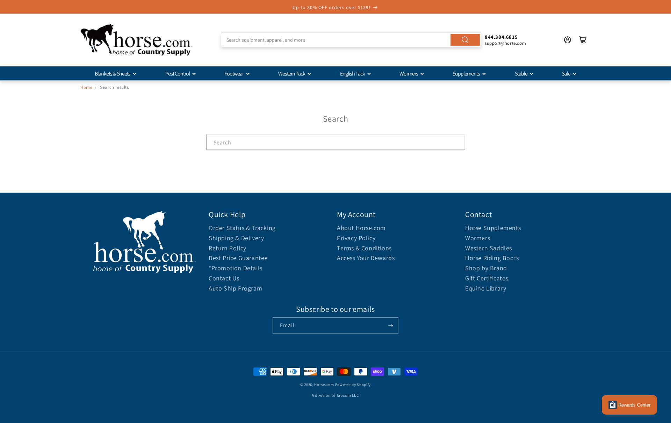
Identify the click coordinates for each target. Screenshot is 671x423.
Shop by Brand (486, 268)
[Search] (465, 40)
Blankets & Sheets (112, 73)
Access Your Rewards (366, 258)
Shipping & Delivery (236, 238)
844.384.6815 (501, 37)
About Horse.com (361, 228)
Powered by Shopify (353, 384)
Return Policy (227, 248)
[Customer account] (567, 40)
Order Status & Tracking (242, 228)
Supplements (466, 73)
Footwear (234, 73)
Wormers (408, 73)
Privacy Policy (356, 238)
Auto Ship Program (235, 288)
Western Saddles (488, 248)
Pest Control (177, 73)
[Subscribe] (390, 325)
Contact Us (224, 278)
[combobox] (351, 40)
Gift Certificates (486, 278)
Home (86, 87)
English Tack (352, 73)
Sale (566, 73)
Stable (521, 73)
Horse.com (324, 384)
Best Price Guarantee (238, 258)
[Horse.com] (136, 40)
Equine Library (485, 288)
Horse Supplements (493, 228)
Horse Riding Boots (492, 258)
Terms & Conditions (364, 248)
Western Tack (291, 73)
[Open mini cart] (583, 40)
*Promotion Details (235, 268)
